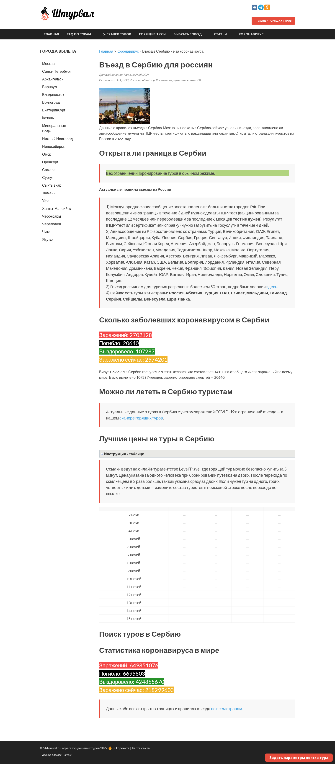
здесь (271, 286)
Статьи (220, 34)
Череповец (51, 224)
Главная (51, 34)
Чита (46, 231)
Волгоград (51, 102)
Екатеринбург (53, 110)
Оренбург (50, 162)
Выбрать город (187, 34)
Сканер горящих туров (274, 20)
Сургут (48, 177)
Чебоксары (51, 216)
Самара (49, 169)
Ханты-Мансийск (56, 208)
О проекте (121, 748)
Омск (46, 154)
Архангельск (52, 79)
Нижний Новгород (57, 138)
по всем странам (226, 708)
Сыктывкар (51, 185)
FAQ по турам (79, 34)
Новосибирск (53, 146)
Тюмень (48, 193)
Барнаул (49, 87)
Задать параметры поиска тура (298, 758)
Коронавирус (251, 34)
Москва (48, 63)
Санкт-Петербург (56, 71)
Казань (48, 118)
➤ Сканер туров (117, 34)
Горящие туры (152, 34)
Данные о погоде (52, 754)
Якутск (47, 239)
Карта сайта (141, 748)
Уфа (45, 200)
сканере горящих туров (141, 417)
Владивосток (53, 94)
